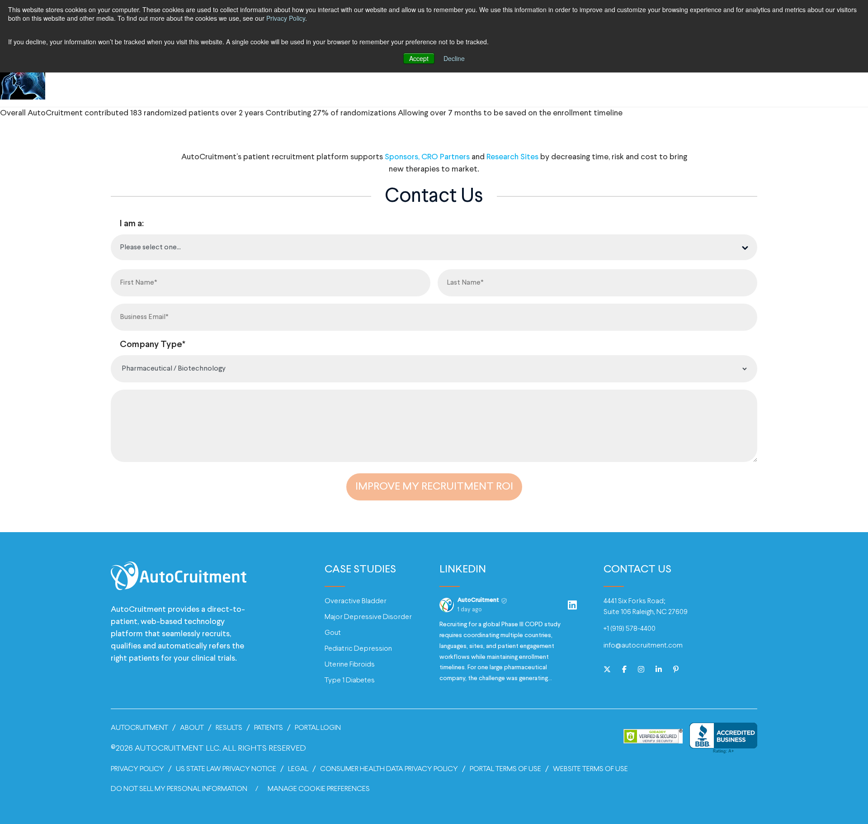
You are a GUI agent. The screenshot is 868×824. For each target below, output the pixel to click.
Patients (268, 727)
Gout (333, 632)
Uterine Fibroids (350, 664)
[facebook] (624, 670)
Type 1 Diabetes (350, 680)
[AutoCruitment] (178, 581)
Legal (298, 769)
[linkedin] (659, 670)
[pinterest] (676, 670)
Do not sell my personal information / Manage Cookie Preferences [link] (240, 789)
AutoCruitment (139, 727)
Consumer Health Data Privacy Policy (389, 769)
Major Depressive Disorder (368, 617)
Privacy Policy (285, 18)
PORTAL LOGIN (318, 727)
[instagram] (641, 670)
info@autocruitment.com (643, 645)
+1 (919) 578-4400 (630, 628)
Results (229, 727)
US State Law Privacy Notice (226, 769)
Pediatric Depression (358, 648)
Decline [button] (454, 58)
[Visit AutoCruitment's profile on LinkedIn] (448, 605)
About (192, 727)
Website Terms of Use (590, 769)
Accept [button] (419, 58)
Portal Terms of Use (505, 769)
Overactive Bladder (356, 601)
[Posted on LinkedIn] (572, 605)
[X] (607, 670)
